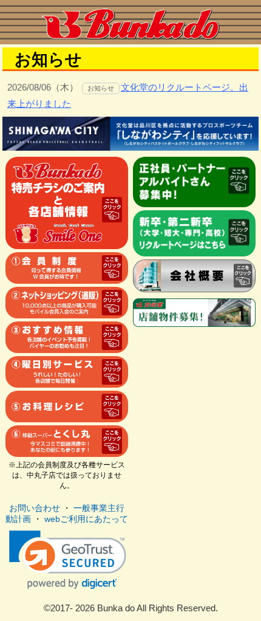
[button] (68, 560)
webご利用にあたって (86, 519)
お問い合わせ (34, 508)
